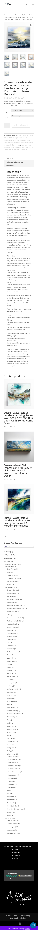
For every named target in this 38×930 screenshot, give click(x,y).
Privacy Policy (25, 916)
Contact (16, 849)
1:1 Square (22, 135)
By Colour (25, 15)
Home (5, 15)
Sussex (29, 140)
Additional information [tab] (14, 162)
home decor (16, 145)
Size (6, 117)
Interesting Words (11, 916)
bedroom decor (19, 143)
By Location (8, 138)
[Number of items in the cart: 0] (5, 537)
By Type (15, 138)
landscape (7, 147)
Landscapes (8, 140)
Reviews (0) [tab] (10, 166)
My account (17, 852)
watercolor (23, 150)
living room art (16, 147)
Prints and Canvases (15, 15)
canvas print (29, 143)
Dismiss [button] (27, 929)
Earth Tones (23, 138)
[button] (31, 25)
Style (6, 112)
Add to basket (21, 125)
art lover (10, 143)
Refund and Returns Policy (22, 846)
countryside (8, 145)
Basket (16, 859)
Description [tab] (10, 158)
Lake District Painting (18, 918)
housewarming (26, 145)
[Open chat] (33, 925)
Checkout (17, 856)
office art (25, 147)
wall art (16, 150)
